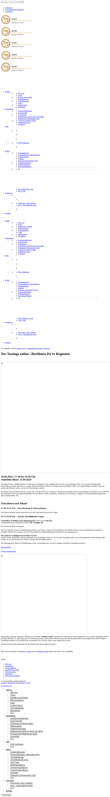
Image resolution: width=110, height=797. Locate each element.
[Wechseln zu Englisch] (9, 12)
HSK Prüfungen (23, 143)
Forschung (8, 193)
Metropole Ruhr (43, 651)
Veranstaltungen (23, 153)
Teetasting (46, 348)
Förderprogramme (24, 123)
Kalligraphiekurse (24, 165)
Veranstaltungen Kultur (34, 348)
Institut (7, 91)
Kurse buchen (23, 113)
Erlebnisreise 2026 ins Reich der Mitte (31, 117)
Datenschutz (21, 683)
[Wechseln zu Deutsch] (8, 8)
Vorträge (21, 159)
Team (20, 95)
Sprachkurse (9, 109)
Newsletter (21, 107)
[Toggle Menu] (2, 88)
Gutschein (21, 124)
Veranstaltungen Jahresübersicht (29, 155)
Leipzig (29, 651)
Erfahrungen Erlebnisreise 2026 (29, 119)
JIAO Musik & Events (25, 189)
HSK (7, 126)
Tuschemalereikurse (24, 167)
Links (20, 103)
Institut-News (22, 105)
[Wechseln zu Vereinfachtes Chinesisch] (14, 10)
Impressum (9, 674)
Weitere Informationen (8, 551)
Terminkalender (23, 101)
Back (12, 713)
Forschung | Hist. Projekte (27, 203)
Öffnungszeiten (23, 99)
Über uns (21, 93)
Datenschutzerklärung (12, 676)
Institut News (21, 348)
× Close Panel (6, 795)
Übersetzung (22, 115)
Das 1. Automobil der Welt (27, 205)
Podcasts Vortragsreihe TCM (28, 161)
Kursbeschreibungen (25, 111)
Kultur (7, 151)
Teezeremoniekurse (24, 163)
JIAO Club (22, 191)
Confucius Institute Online (27, 121)
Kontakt (8, 213)
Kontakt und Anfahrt (25, 97)
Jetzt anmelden (6, 547)
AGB (28, 683)
